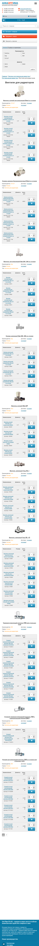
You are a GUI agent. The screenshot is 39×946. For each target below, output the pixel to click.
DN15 (6, 64)
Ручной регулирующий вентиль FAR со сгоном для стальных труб (19, 760)
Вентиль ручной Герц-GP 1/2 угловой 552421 (8, 442)
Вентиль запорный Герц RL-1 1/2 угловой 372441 (8, 507)
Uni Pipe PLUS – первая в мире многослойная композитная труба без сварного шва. (19, 922)
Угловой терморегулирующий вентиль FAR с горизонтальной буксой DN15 (19, 717)
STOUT (7, 58)
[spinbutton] (31, 119)
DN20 (23, 64)
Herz (23, 53)
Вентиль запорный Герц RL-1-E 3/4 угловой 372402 (9, 592)
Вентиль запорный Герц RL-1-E (19, 537)
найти (33, 69)
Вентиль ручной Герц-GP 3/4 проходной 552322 (8, 433)
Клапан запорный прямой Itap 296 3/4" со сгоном (8, 363)
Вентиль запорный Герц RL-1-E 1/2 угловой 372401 (9, 583)
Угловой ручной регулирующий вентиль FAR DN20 (8, 816)
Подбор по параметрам (14, 47)
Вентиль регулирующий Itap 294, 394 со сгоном (19, 261)
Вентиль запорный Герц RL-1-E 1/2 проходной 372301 (9, 555)
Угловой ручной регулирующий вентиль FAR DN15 (8, 807)
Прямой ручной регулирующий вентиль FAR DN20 (8, 788)
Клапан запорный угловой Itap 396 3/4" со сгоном (8, 382)
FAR (23, 55)
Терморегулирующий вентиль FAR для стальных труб (19, 623)
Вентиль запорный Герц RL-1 (19, 471)
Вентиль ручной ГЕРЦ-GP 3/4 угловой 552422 (8, 451)
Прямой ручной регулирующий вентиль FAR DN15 (8, 779)
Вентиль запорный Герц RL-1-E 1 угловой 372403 (8, 602)
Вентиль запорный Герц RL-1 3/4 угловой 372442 (8, 516)
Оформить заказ (11, 36)
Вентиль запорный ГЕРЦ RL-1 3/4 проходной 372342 (8, 498)
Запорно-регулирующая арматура (19, 76)
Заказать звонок (11, 41)
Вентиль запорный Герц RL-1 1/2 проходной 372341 (8, 488)
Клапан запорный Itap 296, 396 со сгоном (19, 336)
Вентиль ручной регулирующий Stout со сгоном (19, 100)
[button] (34, 119)
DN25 (6, 66)
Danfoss (7, 53)
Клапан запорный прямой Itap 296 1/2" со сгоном (8, 354)
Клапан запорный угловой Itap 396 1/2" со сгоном (8, 372)
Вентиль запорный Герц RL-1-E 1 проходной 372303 (9, 574)
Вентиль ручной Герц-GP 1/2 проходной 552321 (8, 423)
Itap (6, 55)
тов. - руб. (21, 20)
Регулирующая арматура (10, 78)
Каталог (5, 47)
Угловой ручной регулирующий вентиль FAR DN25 (8, 825)
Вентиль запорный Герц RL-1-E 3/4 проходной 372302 (9, 564)
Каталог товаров (11, 32)
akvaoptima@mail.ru (25, 9)
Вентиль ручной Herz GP (19, 406)
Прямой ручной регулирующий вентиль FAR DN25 (8, 797)
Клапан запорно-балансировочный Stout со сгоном (19, 181)
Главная (4, 76)
